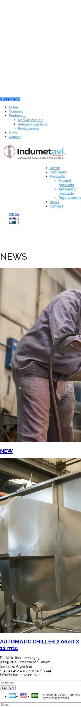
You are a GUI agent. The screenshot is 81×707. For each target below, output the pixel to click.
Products (15, 115)
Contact (15, 137)
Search (8, 687)
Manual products (30, 120)
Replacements (28, 128)
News (13, 133)
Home (13, 107)
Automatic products (32, 124)
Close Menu (10, 99)
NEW (6, 451)
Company (16, 111)
